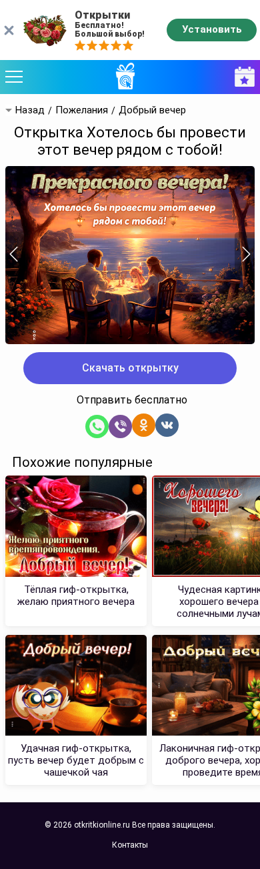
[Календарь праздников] (241, 77)
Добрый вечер (152, 110)
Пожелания (81, 110)
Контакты (130, 845)
